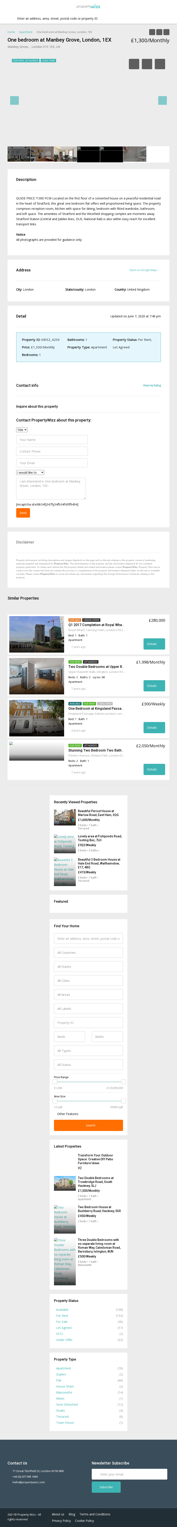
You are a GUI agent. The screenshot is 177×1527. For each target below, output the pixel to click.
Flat (58, 1380)
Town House (65, 1423)
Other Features (67, 1114)
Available (75, 703)
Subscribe (106, 1487)
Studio (60, 1410)
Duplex (61, 1374)
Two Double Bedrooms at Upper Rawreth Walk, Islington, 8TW (117, 667)
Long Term (104, 703)
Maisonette (64, 1392)
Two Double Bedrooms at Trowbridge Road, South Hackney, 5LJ (96, 1181)
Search (90, 1125)
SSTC (59, 1334)
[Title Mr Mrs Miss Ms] (21, 429)
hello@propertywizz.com (29, 1482)
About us (58, 1514)
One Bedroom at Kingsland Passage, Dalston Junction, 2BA (115, 708)
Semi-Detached (67, 1404)
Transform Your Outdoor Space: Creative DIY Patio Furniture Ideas (95, 1159)
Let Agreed (90, 661)
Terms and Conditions (94, 1514)
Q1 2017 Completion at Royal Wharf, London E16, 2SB (110, 625)
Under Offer (91, 620)
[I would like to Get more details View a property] (30, 472)
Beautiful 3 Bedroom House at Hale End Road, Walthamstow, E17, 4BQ (99, 863)
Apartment (63, 1368)
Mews (60, 1398)
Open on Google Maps (143, 270)
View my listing (152, 385)
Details (152, 644)
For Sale (75, 620)
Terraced (62, 1416)
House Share (65, 1386)
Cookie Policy (84, 1521)
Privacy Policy (61, 1521)
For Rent (75, 661)
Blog (72, 1514)
